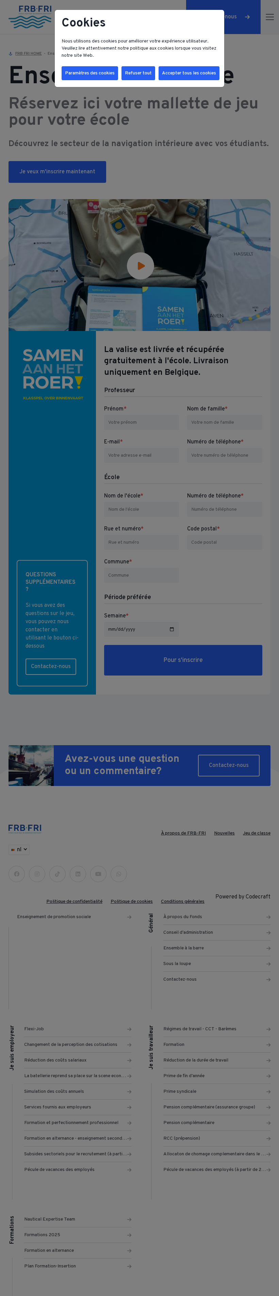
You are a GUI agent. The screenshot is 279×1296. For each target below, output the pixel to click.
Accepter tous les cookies (189, 73)
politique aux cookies (152, 48)
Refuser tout (138, 73)
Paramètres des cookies (90, 73)
